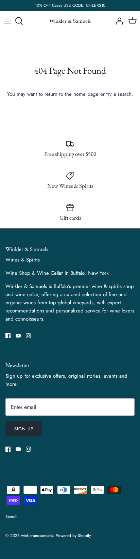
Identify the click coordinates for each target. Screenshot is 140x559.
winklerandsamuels (37, 536)
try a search (119, 94)
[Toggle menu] (7, 21)
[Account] (117, 21)
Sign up (23, 429)
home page (86, 94)
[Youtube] (18, 335)
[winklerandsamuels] (70, 21)
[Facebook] (8, 335)
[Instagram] (28, 335)
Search (11, 516)
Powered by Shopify (73, 536)
